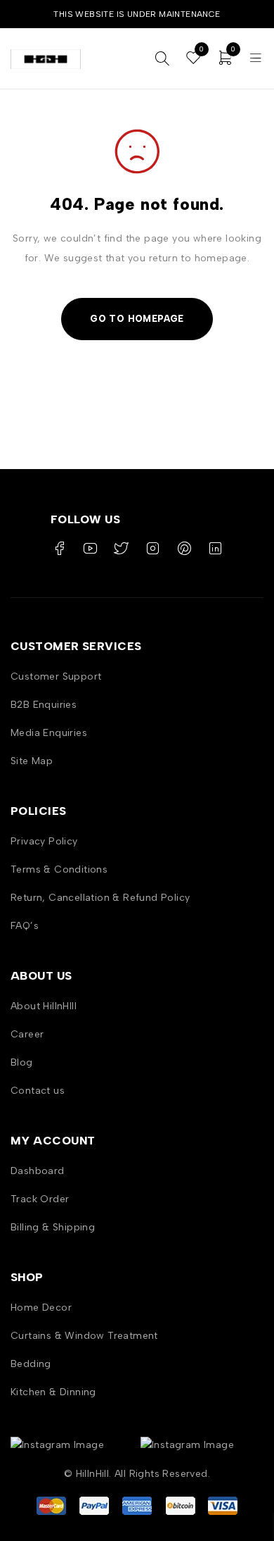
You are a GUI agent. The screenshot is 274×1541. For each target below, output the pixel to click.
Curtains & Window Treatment (84, 1336)
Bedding (31, 1364)
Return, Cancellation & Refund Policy (100, 898)
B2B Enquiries (44, 705)
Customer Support (56, 676)
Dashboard (38, 1171)
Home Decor (41, 1308)
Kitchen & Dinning (53, 1392)
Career (27, 1034)
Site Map (32, 761)
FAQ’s (25, 926)
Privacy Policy (44, 841)
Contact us (38, 1091)
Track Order (40, 1199)
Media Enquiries (49, 733)
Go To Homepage (137, 318)
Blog (22, 1062)
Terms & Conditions (59, 869)
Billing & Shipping (53, 1227)
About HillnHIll (44, 1006)
